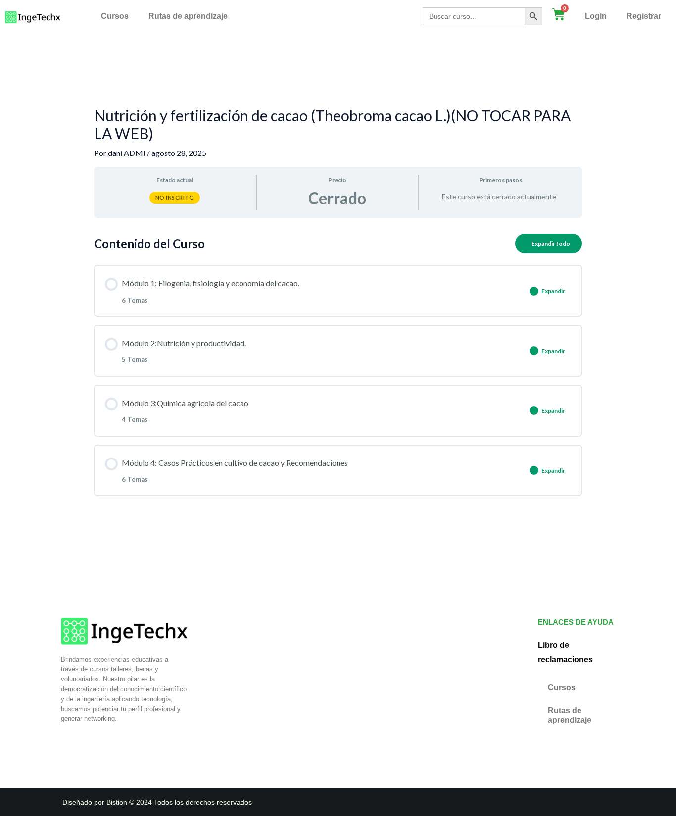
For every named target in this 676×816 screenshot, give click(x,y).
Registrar (644, 16)
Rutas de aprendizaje (188, 16)
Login (596, 16)
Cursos (115, 16)
